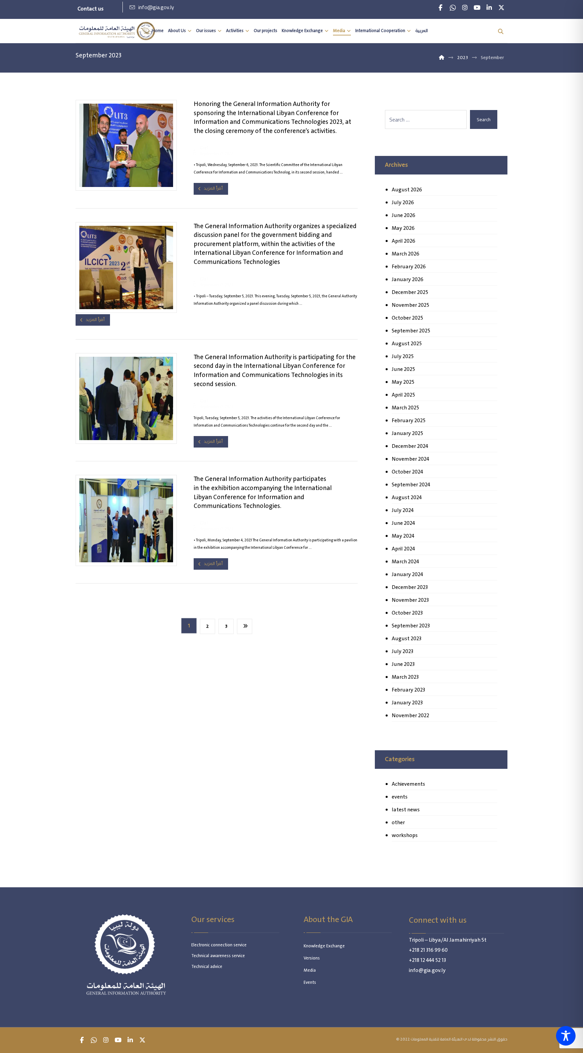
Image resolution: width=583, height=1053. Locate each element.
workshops (405, 835)
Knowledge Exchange (324, 946)
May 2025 (403, 382)
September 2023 (411, 626)
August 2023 (406, 638)
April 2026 (403, 241)
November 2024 (410, 459)
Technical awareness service (218, 956)
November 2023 (410, 600)
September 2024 (411, 485)
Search (484, 119)
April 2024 (403, 549)
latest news (406, 810)
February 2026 (409, 267)
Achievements (408, 784)
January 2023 (407, 703)
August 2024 (407, 497)
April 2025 (403, 395)
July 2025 (403, 356)
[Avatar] (194, 150)
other (398, 822)
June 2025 (403, 369)
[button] (441, 8)
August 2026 (407, 190)
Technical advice (206, 966)
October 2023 (407, 613)
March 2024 (405, 562)
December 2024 (410, 446)
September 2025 (411, 331)
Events (310, 982)
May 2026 (403, 228)
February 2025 (408, 420)
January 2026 (407, 279)
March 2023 (405, 677)
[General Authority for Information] (117, 31)
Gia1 (204, 148)
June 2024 (403, 523)
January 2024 (407, 574)
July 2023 (402, 651)
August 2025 (407, 344)
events (400, 797)
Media (310, 970)
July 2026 (403, 202)
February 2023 (408, 690)
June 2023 (403, 664)
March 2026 (405, 254)
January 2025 (407, 433)
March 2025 (405, 408)
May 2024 (403, 536)
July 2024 (403, 510)
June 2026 (403, 215)
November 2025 (410, 305)
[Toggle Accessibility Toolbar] (565, 1035)
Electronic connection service (219, 945)
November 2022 (410, 715)
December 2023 (410, 587)
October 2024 (407, 472)
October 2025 (407, 318)
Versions (312, 958)
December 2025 (410, 292)
